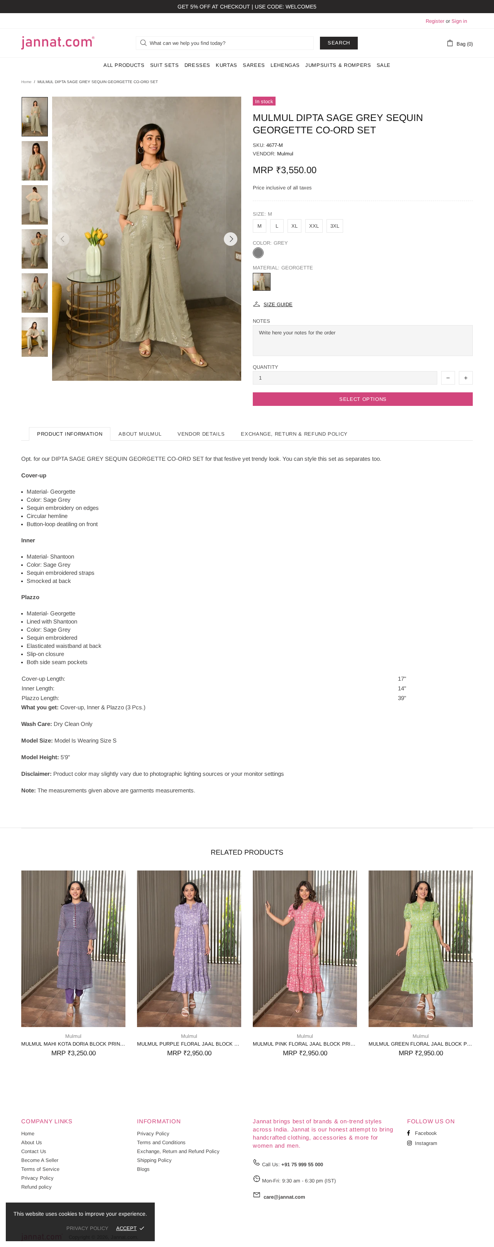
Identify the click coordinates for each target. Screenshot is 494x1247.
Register (435, 21)
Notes (261, 321)
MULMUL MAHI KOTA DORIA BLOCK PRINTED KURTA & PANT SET (73, 1044)
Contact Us (33, 1151)
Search (339, 43)
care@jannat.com (284, 1197)
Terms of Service (40, 1169)
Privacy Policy (37, 1178)
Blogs (143, 1169)
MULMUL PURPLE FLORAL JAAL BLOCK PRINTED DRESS (189, 1044)
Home (26, 82)
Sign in (459, 21)
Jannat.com (58, 43)
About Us (31, 1142)
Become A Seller (39, 1160)
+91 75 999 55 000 (302, 1164)
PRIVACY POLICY (87, 1228)
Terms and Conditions (161, 1142)
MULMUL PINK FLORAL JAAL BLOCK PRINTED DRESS (305, 1044)
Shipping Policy (154, 1160)
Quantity (265, 367)
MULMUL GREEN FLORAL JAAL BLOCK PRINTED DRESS (421, 1044)
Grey (258, 252)
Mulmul (285, 154)
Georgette (262, 282)
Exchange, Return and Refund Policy (178, 1151)
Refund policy (36, 1187)
